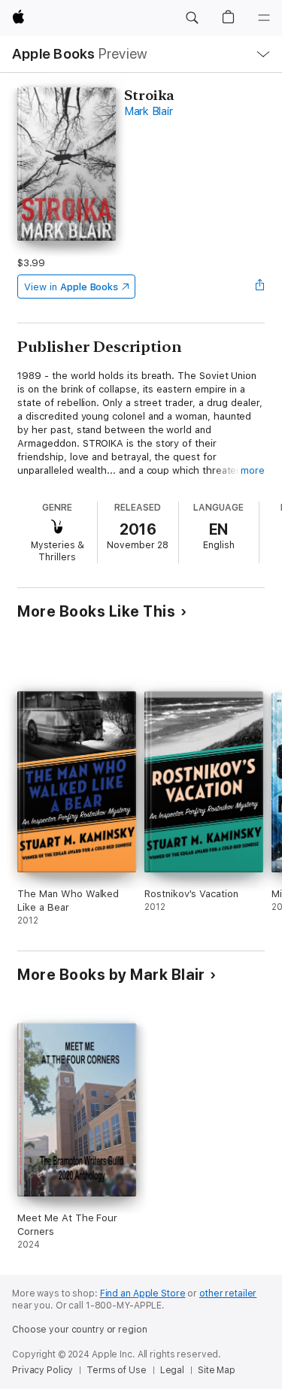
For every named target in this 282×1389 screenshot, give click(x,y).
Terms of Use (116, 1370)
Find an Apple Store (143, 1293)
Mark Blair (148, 111)
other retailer (227, 1293)
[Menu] (264, 18)
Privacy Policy (42, 1370)
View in (71, 287)
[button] (192, 18)
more (253, 470)
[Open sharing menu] (260, 286)
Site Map (216, 1370)
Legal (172, 1370)
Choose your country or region (79, 1329)
